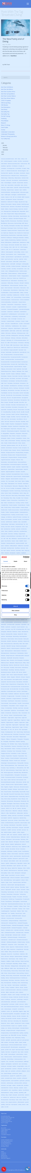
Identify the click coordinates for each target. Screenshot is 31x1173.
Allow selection (15, 610)
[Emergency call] (3, 1169)
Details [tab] (15, 561)
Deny (15, 614)
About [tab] (25, 561)
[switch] (27, 590)
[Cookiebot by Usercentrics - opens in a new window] (23, 557)
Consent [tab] (5, 561)
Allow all (15, 606)
